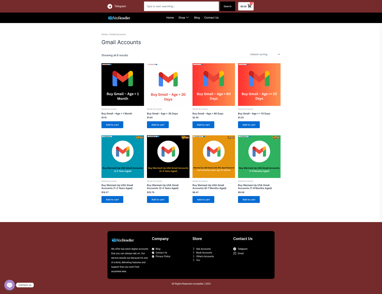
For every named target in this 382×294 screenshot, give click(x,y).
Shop (181, 17)
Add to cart (112, 124)
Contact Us (211, 17)
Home (170, 17)
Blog (197, 17)
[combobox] (181, 6)
